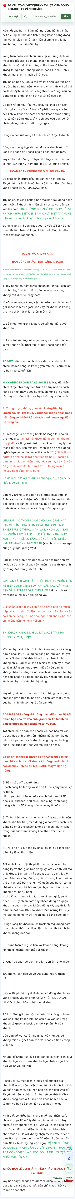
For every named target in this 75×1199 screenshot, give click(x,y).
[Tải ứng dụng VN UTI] (69, 1178)
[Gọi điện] (69, 1168)
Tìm (66, 16)
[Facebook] (69, 1159)
